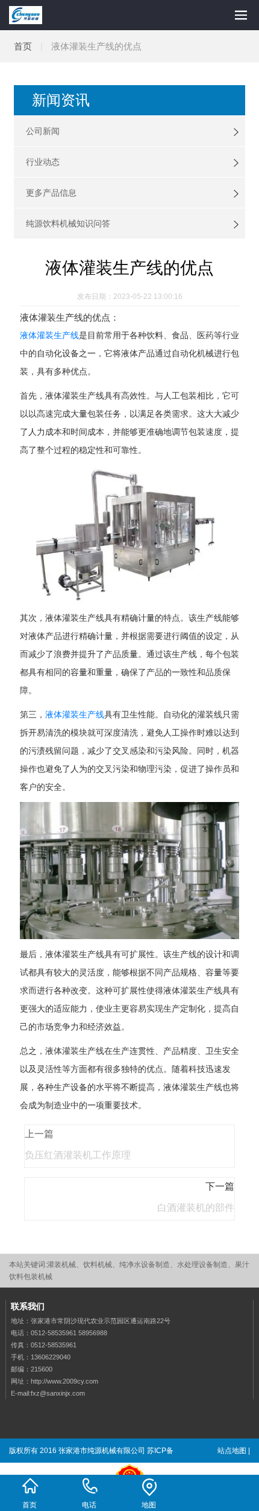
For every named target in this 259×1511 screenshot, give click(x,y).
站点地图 (231, 1450)
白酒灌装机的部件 (195, 1207)
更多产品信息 (51, 192)
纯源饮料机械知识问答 (68, 223)
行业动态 (43, 162)
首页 (23, 46)
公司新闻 (43, 131)
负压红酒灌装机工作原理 (78, 1155)
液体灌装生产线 (49, 335)
